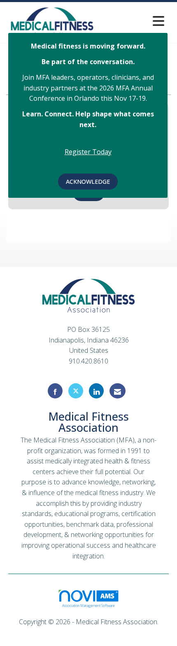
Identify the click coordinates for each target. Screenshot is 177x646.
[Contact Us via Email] (117, 390)
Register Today (88, 151)
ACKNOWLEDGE (88, 181)
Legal (88, 632)
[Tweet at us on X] (75, 390)
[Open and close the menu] (133, 21)
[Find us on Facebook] (55, 390)
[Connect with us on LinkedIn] (96, 390)
